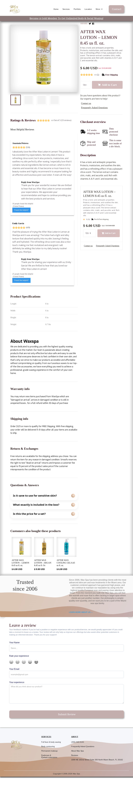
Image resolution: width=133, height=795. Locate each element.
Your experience (16, 682)
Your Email (14, 669)
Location (88, 9)
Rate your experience (19, 656)
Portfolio (77, 9)
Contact (116, 9)
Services (66, 9)
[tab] (15, 100)
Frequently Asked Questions (82, 746)
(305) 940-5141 (77, 742)
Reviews (74, 755)
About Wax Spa (77, 751)
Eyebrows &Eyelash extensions (49, 756)
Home (56, 9)
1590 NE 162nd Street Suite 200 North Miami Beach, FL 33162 (97, 760)
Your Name (14, 642)
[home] (14, 9)
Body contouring (48, 746)
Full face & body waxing (51, 742)
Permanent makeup (49, 751)
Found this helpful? (21, 210)
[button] (99, 9)
